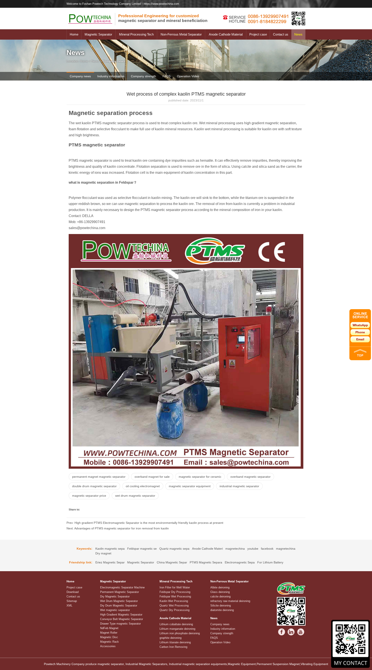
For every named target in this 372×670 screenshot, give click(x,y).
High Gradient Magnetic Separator (121, 614)
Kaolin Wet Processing (174, 601)
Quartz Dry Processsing (174, 610)
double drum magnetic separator (94, 486)
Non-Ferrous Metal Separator (181, 34)
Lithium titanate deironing (175, 642)
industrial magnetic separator (239, 486)
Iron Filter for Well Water (175, 587)
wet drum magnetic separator (135, 495)
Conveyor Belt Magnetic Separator (121, 619)
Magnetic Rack (109, 641)
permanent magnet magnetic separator (99, 476)
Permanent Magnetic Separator (119, 592)
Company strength (143, 76)
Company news (80, 76)
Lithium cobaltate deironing (176, 624)
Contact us (280, 34)
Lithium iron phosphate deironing (180, 633)
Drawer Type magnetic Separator (120, 623)
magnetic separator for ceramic (200, 476)
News (298, 34)
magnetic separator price (89, 495)
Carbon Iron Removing (173, 646)
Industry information (110, 76)
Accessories (108, 646)
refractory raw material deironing (230, 601)
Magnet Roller (108, 632)
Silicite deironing (220, 605)
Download (73, 592)
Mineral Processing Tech (136, 34)
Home (74, 34)
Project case (258, 34)
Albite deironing (219, 587)
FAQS (166, 76)
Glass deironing (220, 592)
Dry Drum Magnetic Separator (118, 605)
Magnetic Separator (98, 34)
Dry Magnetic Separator (115, 596)
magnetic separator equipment (190, 486)
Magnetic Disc (109, 637)
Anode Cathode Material (226, 34)
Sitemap (72, 601)
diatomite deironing (222, 610)
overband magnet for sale (152, 476)
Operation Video (188, 76)
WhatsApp (360, 325)
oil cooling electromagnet (143, 486)
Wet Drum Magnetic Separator (119, 601)
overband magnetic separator (250, 476)
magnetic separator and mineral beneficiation (163, 18)
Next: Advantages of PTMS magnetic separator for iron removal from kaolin (118, 528)
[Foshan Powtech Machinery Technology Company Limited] (92, 28)
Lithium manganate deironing (177, 628)
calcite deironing (220, 596)
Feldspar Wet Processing (175, 596)
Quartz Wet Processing (174, 605)
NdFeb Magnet (109, 628)
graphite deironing (170, 637)
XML (69, 605)
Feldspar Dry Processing (175, 592)
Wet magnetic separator (115, 610)
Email (360, 339)
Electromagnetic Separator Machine (122, 587)
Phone (360, 332)
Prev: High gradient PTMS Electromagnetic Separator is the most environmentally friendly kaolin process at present (145, 522)
